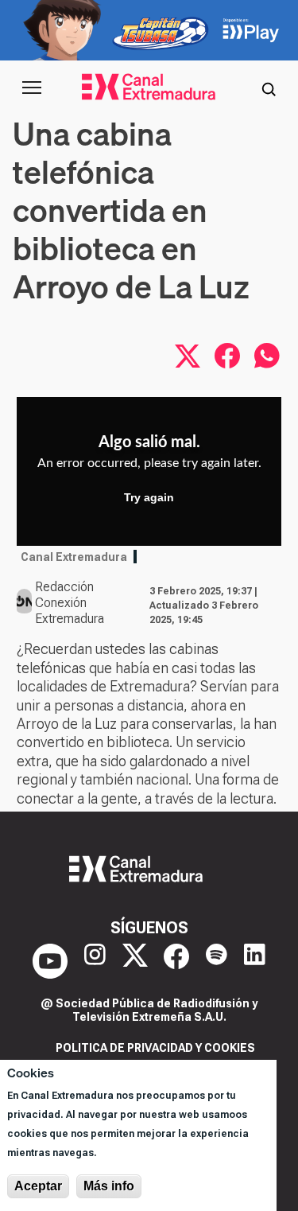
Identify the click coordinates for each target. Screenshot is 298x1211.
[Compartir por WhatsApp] (267, 355)
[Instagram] (95, 961)
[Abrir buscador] (268, 87)
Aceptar (38, 1186)
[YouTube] (50, 961)
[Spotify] (216, 961)
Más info (108, 1186)
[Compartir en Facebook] (227, 355)
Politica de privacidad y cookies (155, 1048)
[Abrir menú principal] (31, 87)
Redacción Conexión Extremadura (69, 602)
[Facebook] (176, 961)
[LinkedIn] (254, 961)
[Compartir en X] (187, 355)
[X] (135, 961)
